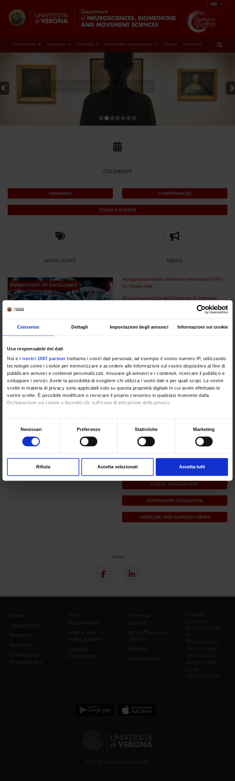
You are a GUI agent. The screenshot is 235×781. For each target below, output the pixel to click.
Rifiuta (43, 467)
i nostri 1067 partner (43, 358)
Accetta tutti (192, 467)
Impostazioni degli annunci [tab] (139, 327)
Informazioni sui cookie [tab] (202, 327)
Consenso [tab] (28, 327)
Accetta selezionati (117, 467)
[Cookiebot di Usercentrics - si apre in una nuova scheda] (201, 309)
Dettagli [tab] (79, 327)
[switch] (88, 441)
